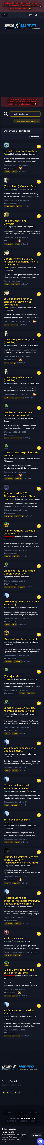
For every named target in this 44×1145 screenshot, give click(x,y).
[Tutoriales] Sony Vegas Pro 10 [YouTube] (22, 341)
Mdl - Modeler (33, 383)
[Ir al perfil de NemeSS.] (6, 333)
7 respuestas (11, 435)
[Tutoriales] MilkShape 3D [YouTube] (18, 379)
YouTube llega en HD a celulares (17, 821)
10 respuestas (11, 553)
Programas (30, 227)
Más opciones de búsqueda (27, 121)
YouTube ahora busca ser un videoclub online (20, 749)
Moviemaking (33, 345)
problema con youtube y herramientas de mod (18, 414)
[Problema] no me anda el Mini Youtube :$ (21, 603)
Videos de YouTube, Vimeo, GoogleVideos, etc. (20, 572)
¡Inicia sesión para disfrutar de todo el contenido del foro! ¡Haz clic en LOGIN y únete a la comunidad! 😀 (20, 6)
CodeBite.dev (27, 1118)
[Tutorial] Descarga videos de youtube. (21, 454)
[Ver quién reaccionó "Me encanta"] (20, 168)
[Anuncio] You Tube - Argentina (22, 639)
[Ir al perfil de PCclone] (6, 670)
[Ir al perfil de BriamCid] (6, 180)
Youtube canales (13, 938)
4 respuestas (11, 168)
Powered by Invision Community (22, 1121)
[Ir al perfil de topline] (6, 446)
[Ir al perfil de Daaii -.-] (6, 252)
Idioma (7, 1113)
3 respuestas (11, 693)
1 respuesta (10, 241)
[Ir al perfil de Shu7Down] (6, 633)
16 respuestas (11, 203)
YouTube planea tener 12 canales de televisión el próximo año (18, 301)
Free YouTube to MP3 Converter (16, 222)
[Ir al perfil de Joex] (6, 145)
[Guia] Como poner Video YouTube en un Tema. (19, 971)
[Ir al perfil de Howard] (6, 595)
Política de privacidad (26, 1113)
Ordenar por (34, 137)
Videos (26, 577)
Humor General (34, 499)
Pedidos (30, 907)
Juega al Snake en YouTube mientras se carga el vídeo (20, 709)
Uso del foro (32, 607)
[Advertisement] (22, 57)
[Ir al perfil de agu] (6, 564)
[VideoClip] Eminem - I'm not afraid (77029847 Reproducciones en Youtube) (21, 859)
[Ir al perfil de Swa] (6, 850)
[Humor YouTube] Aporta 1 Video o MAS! (19, 532)
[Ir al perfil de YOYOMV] (6, 487)
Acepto (37, 1135)
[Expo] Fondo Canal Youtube (21, 151)
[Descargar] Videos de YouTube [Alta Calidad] (17, 787)
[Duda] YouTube (13, 676)
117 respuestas (12, 584)
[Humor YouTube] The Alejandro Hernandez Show (19, 495)
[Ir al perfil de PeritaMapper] (6, 524)
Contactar (22, 1115)
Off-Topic (31, 189)
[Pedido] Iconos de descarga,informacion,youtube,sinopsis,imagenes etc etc (22, 900)
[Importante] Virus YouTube (20, 186)
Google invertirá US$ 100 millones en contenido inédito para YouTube (21, 261)
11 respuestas (11, 730)
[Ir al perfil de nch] (6, 932)
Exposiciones (29, 154)
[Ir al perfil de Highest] (6, 214)
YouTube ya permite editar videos (19, 1012)
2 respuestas (11, 659)
